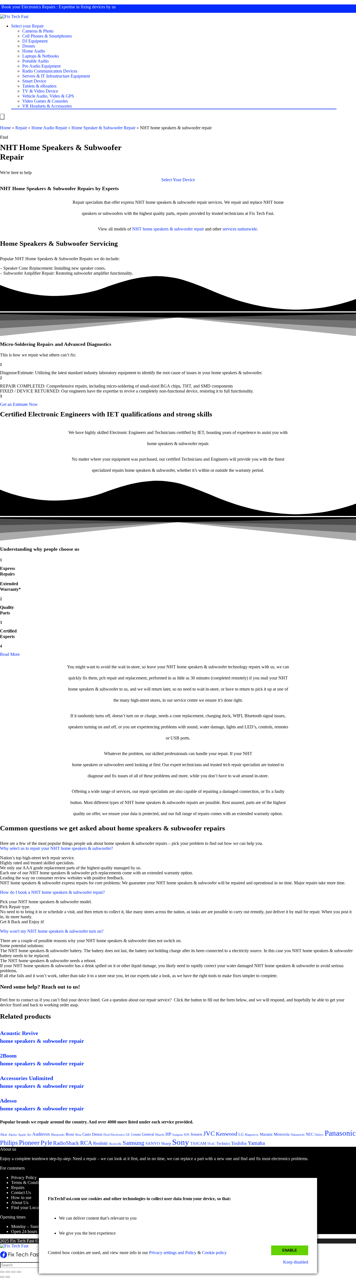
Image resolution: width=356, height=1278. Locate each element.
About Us (19, 1202)
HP (168, 1134)
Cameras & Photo (37, 31)
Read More (10, 654)
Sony (180, 1142)
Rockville (115, 1143)
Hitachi (159, 1134)
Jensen (196, 1134)
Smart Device (34, 81)
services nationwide (239, 229)
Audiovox (41, 1134)
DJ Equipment (35, 41)
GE (128, 1134)
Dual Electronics (114, 1134)
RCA (86, 1143)
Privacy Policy (24, 1177)
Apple (22, 1134)
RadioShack (66, 1143)
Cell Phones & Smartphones (47, 36)
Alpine (12, 1134)
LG (241, 1134)
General (148, 1134)
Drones (28, 46)
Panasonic (340, 1133)
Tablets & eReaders (39, 86)
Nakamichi (298, 1134)
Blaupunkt (58, 1134)
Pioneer (29, 1142)
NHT (137, 229)
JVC (209, 1133)
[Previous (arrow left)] (2, 1277)
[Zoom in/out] (19, 1272)
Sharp (166, 1143)
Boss (78, 1134)
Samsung (133, 1143)
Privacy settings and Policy (172, 1252)
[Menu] (2, 117)
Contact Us (21, 1192)
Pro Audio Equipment (41, 66)
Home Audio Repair (49, 127)
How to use (21, 1197)
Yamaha (256, 1143)
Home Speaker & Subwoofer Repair (103, 127)
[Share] (8, 1272)
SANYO (152, 1143)
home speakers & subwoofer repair (173, 229)
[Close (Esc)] (2, 1272)
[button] (178, 179)
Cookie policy (214, 1252)
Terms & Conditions (29, 1182)
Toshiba (239, 1143)
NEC (309, 1134)
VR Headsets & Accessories (47, 106)
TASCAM (198, 1143)
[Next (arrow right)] (8, 1277)
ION (186, 1134)
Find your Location (28, 1207)
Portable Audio (35, 61)
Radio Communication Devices (49, 71)
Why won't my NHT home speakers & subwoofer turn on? (51, 931)
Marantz (266, 1134)
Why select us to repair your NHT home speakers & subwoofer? (56, 848)
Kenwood (226, 1134)
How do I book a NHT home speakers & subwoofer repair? (52, 892)
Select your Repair (27, 26)
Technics (223, 1143)
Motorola (282, 1134)
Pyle (46, 1142)
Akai (3, 1134)
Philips (9, 1142)
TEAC (211, 1143)
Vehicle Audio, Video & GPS (48, 96)
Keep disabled (295, 1262)
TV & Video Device (40, 91)
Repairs (17, 1187)
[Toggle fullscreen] (13, 1272)
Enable (289, 1250)
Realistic (100, 1143)
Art (29, 1134)
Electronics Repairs (38, 6)
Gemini (136, 1134)
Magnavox (252, 1134)
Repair (21, 127)
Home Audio (33, 51)
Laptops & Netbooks (40, 56)
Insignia (177, 1134)
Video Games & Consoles (45, 101)
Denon (97, 1134)
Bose (70, 1134)
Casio (86, 1134)
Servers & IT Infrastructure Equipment (56, 76)
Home (5, 127)
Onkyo (319, 1134)
